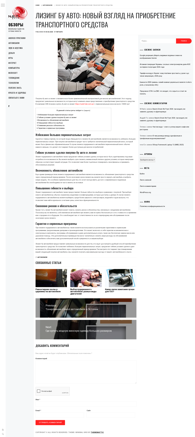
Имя (38, 400)
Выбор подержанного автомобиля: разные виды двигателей (83, 291)
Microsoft (13, 73)
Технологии (13, 82)
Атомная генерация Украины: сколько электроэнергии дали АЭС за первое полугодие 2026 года (165, 65)
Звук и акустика (15, 48)
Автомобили (14, 43)
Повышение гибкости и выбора (50, 123)
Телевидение (14, 78)
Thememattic (97, 432)
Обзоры (15, 24)
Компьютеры (14, 68)
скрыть (87, 110)
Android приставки (17, 38)
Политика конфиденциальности (152, 206)
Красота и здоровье (17, 92)
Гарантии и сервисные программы (51, 128)
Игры (10, 58)
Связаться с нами (16, 97)
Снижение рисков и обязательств (50, 125)
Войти (142, 174)
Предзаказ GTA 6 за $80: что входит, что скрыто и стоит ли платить (163, 92)
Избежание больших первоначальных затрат (55, 115)
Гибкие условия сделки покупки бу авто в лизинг (57, 117)
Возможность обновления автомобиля (53, 120)
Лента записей (145, 180)
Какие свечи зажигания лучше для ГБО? (119, 290)
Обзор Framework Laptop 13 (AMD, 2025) (168, 145)
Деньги (11, 53)
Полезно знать (14, 87)
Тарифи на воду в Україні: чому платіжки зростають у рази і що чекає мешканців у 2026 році (164, 74)
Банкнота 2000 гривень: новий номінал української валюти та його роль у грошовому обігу (166, 83)
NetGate (59, 32)
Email (38, 411)
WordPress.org (145, 192)
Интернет (12, 63)
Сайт (89, 411)
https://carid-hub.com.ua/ (84, 104)
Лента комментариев (148, 186)
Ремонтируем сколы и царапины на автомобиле (48, 290)
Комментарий (41, 359)
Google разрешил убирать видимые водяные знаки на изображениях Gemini (161, 56)
